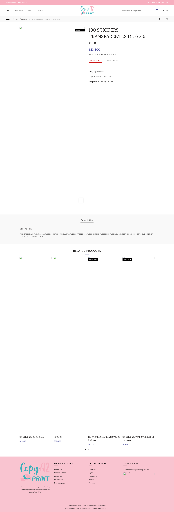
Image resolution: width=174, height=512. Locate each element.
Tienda (30, 11)
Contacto (40, 11)
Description (87, 220)
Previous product (160, 19)
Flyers (91, 473)
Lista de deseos (60, 473)
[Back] (8, 19)
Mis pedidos (58, 480)
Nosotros (18, 11)
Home (17, 19)
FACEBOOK (23, 2)
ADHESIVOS (98, 77)
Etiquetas (92, 469)
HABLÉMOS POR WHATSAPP (158, 2)
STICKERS (108, 77)
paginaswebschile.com (100, 508)
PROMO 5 (58, 437)
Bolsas (91, 480)
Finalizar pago (59, 483)
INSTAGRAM (12, 2)
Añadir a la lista (113, 61)
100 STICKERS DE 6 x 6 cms (32, 437)
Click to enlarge (81, 200)
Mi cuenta (58, 476)
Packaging (93, 476)
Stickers (24, 19)
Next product (166, 19)
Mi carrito (58, 469)
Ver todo (92, 483)
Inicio (8, 11)
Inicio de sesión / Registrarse (131, 10)
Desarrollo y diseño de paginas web (78, 508)
